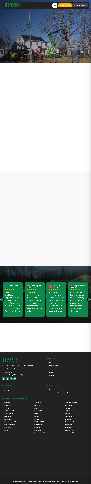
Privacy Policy (60, 481)
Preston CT (68, 416)
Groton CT (37, 403)
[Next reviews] (89, 299)
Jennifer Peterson (15, 286)
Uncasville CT (69, 425)
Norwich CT (68, 405)
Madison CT (38, 419)
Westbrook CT (69, 433)
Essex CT (7, 430)
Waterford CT (69, 430)
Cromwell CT (8, 414)
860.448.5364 (11, 369)
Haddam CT (38, 405)
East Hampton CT (10, 425)
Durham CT (8, 419)
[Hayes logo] (9, 358)
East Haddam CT (10, 422)
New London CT (39, 433)
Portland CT (68, 414)
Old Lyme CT (69, 408)
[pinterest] (11, 378)
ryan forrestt (80, 286)
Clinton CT (7, 408)
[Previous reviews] (1, 299)
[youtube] (14, 378)
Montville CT (38, 427)
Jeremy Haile (37, 286)
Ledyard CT (38, 411)
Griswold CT (8, 433)
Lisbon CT (37, 414)
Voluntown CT (69, 427)
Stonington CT (69, 422)
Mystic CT (37, 430)
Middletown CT (39, 425)
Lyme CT (37, 416)
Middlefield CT (39, 422)
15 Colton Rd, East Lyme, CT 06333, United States (18, 365)
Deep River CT (9, 416)
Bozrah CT (7, 403)
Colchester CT (9, 411)
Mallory (56, 286)
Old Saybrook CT (70, 411)
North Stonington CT (71, 403)
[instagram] (7, 378)
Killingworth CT (39, 408)
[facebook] (3, 378)
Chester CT (8, 405)
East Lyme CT (8, 427)
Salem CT (68, 419)
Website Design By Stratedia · (23, 481)
